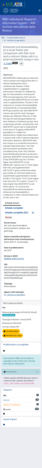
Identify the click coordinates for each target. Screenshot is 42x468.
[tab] (33, 212)
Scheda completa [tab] (14, 207)
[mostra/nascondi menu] (40, 10)
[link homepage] (13, 4)
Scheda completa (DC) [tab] (16, 212)
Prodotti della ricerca (16, 37)
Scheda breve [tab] (12, 202)
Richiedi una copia (13, 335)
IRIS (3, 37)
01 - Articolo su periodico (14, 40)
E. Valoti (8, 63)
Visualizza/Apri (12, 331)
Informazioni (10, 372)
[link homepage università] (10, 10)
